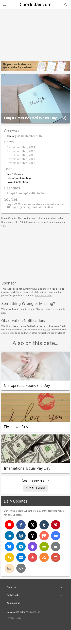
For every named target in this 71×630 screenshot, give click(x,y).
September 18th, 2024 (21, 147)
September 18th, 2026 (21, 155)
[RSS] (44, 557)
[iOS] (55, 546)
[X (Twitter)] (32, 524)
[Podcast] (32, 546)
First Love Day (16, 427)
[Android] (44, 546)
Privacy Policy (14, 618)
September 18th (31, 136)
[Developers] (21, 568)
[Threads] (32, 535)
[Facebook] (21, 524)
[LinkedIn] (9, 535)
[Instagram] (21, 535)
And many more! (35, 481)
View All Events (35, 488)
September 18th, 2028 (21, 163)
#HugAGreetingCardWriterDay (26, 193)
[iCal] (55, 557)
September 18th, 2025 (21, 151)
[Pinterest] (55, 524)
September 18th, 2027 (21, 159)
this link (46, 329)
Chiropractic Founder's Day (27, 385)
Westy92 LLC (33, 612)
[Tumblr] (44, 524)
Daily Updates (15, 501)
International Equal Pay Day (27, 468)
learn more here (43, 295)
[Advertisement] (35, 34)
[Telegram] (21, 546)
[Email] (9, 568)
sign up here (7, 333)
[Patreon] (44, 535)
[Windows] (21, 557)
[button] (5, 5)
